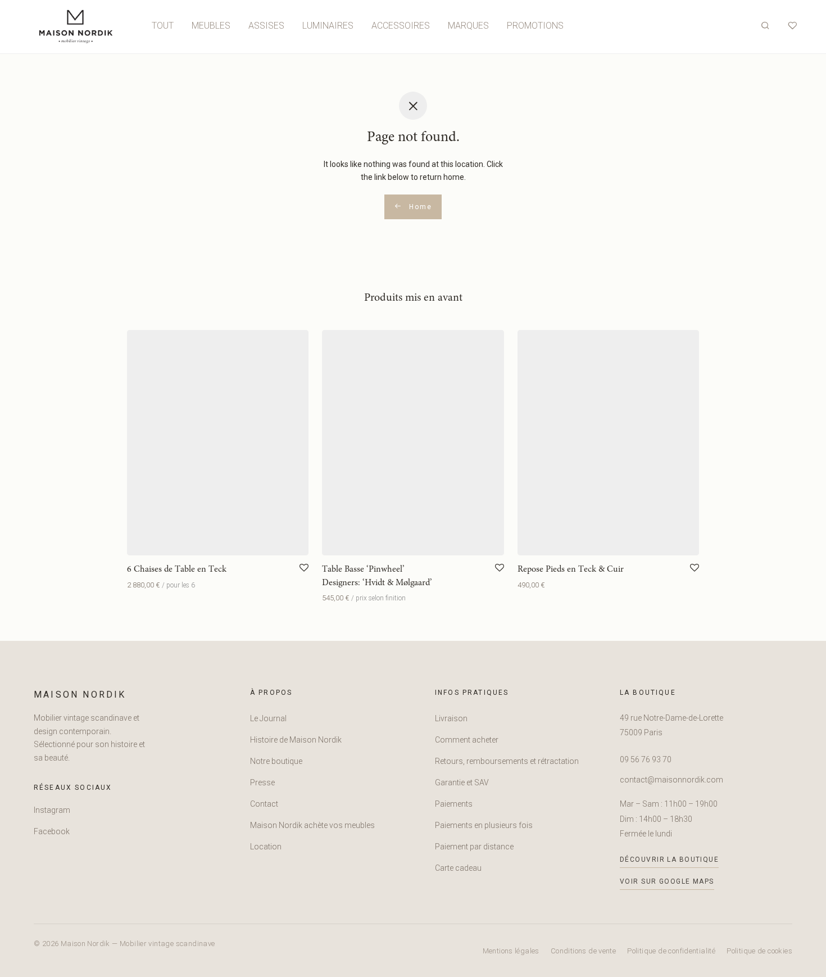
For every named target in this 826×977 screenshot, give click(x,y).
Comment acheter (466, 739)
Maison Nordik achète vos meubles (312, 825)
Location (266, 846)
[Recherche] (765, 26)
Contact (264, 803)
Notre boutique (276, 761)
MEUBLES (211, 25)
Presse (262, 782)
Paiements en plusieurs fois (484, 825)
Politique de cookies (759, 951)
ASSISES (266, 25)
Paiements (454, 803)
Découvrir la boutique (669, 859)
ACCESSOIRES (400, 25)
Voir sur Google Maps (667, 881)
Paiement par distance (474, 846)
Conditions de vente (583, 951)
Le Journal (268, 718)
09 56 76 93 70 (645, 759)
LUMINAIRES (327, 25)
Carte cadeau (458, 867)
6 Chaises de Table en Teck (176, 569)
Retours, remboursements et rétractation (507, 761)
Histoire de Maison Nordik (296, 739)
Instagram (52, 810)
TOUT (163, 25)
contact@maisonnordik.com (671, 779)
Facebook (52, 831)
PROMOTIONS (535, 25)
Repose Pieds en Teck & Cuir (571, 569)
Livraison (451, 718)
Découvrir (140, 584)
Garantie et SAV (462, 782)
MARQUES (468, 25)
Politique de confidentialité (671, 951)
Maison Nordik (80, 694)
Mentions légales (511, 951)
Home (419, 207)
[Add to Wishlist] (303, 568)
